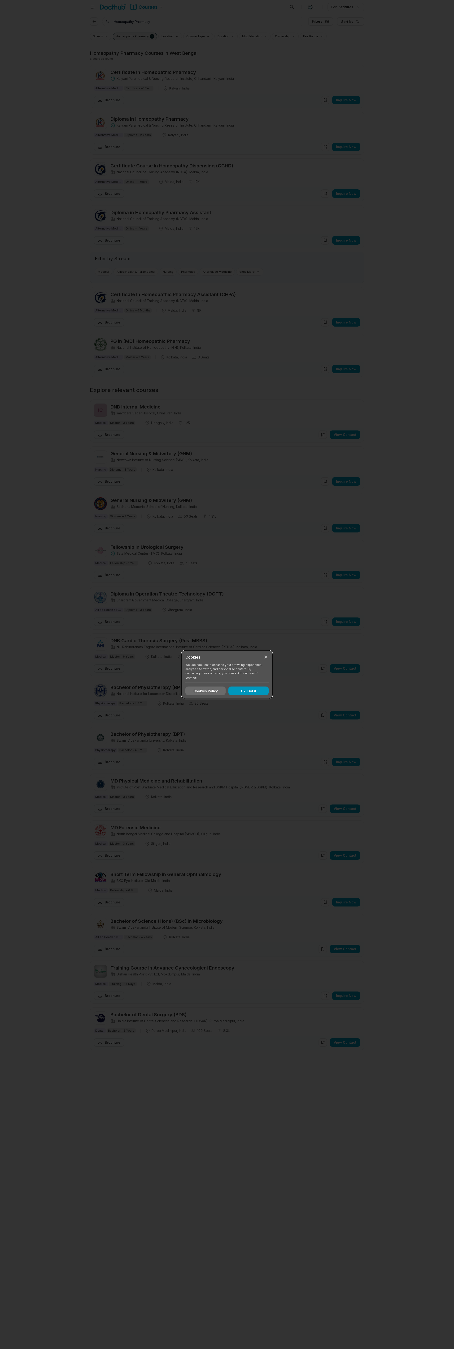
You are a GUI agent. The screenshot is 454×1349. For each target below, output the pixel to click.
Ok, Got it (248, 691)
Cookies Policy (205, 691)
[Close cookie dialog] (266, 657)
